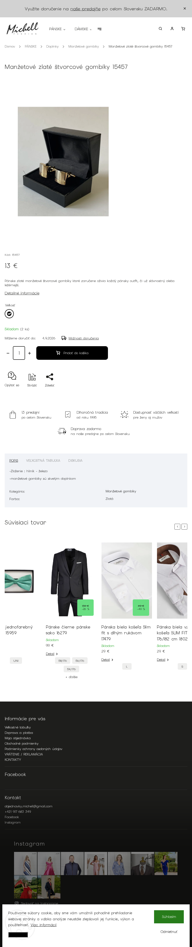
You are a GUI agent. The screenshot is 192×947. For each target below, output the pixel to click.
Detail (50, 654)
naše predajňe (85, 9)
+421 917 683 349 (18, 812)
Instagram (13, 822)
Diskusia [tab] (75, 460)
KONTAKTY (13, 760)
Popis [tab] (13, 460)
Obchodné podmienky (21, 743)
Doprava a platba (19, 733)
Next (185, 527)
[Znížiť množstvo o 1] (8, 353)
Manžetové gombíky (121, 491)
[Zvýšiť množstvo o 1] (29, 353)
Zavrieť (171, 394)
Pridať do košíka (76, 353)
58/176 (63, 661)
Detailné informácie (22, 293)
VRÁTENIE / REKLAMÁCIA (24, 754)
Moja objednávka (18, 738)
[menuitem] (59, 29)
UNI (15, 661)
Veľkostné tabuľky (18, 727)
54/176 (71, 669)
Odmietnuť (169, 931)
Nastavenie (18, 935)
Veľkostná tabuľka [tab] (43, 460)
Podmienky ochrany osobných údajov (33, 749)
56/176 (80, 661)
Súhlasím (169, 916)
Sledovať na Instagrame (39, 903)
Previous (178, 527)
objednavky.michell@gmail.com (28, 806)
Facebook (12, 817)
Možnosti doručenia (84, 338)
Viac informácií (44, 925)
